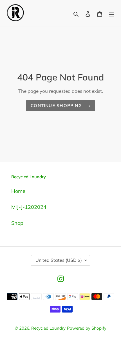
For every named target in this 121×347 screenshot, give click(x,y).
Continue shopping (56, 105)
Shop (17, 223)
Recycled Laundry (48, 328)
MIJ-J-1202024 (28, 207)
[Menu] (111, 13)
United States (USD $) (58, 260)
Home (18, 191)
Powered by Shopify (86, 328)
